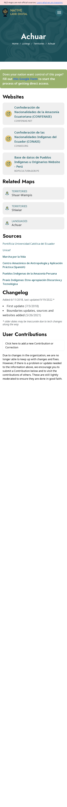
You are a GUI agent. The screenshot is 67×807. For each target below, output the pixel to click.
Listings (26, 43)
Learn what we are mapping (49, 2)
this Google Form (25, 79)
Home (15, 43)
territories (39, 43)
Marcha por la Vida (14, 256)
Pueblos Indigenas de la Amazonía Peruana (30, 273)
